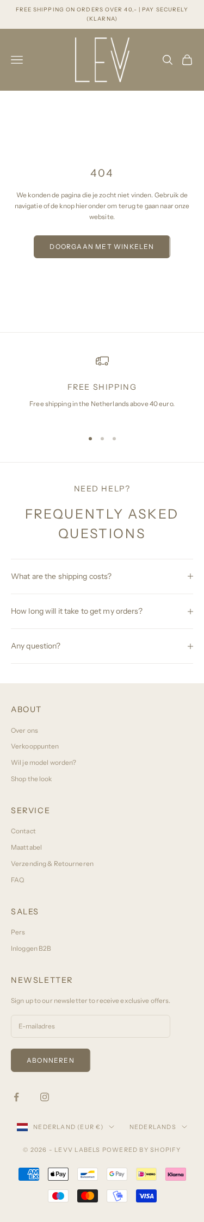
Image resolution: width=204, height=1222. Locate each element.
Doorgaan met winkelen (102, 246)
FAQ (17, 880)
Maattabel (26, 847)
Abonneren (51, 1060)
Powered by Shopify (141, 1150)
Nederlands (152, 1127)
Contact (23, 831)
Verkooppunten (35, 746)
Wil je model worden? (43, 762)
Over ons (24, 730)
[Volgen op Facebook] (16, 1097)
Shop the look (31, 779)
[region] (102, 387)
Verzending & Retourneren (52, 863)
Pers (18, 932)
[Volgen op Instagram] (44, 1097)
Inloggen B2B (31, 948)
